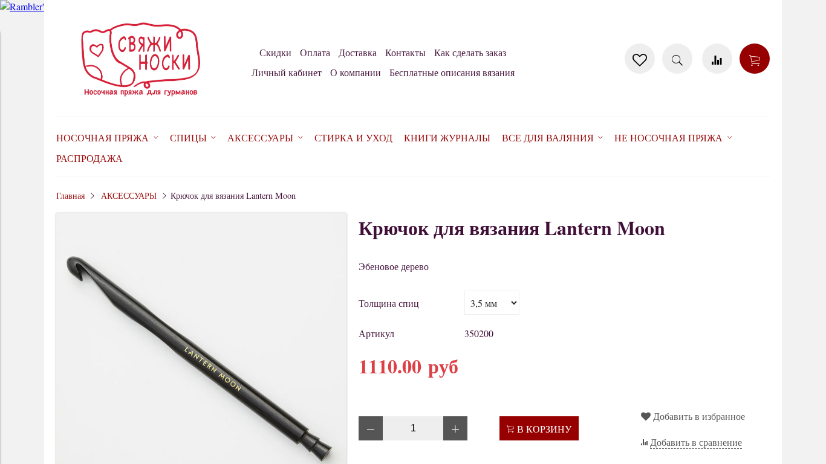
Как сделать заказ (470, 52)
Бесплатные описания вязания (452, 72)
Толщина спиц (389, 303)
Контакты (405, 52)
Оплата (315, 52)
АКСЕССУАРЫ (129, 195)
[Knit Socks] (141, 98)
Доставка (358, 52)
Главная (70, 195)
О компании (355, 72)
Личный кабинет (287, 72)
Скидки (275, 52)
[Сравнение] (717, 59)
